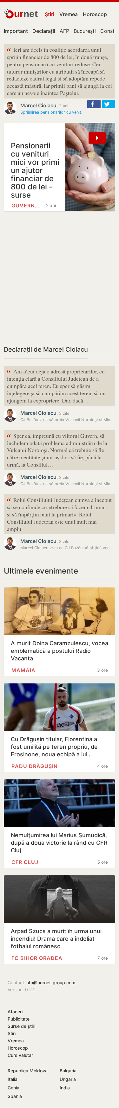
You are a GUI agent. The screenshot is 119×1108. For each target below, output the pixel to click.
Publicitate (19, 1019)
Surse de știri (21, 1026)
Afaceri (15, 1011)
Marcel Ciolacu (38, 105)
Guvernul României (27, 205)
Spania (15, 1096)
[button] (94, 104)
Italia (12, 1079)
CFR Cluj (24, 862)
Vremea (68, 14)
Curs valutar (20, 1055)
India (65, 1087)
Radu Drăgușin (34, 766)
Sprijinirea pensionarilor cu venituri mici (57, 112)
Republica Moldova (28, 1070)
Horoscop (95, 14)
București (85, 31)
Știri (49, 14)
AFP (64, 31)
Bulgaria (68, 1070)
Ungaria (68, 1079)
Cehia (13, 1087)
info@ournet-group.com (50, 982)
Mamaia (23, 670)
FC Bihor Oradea (37, 958)
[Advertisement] (59, 278)
